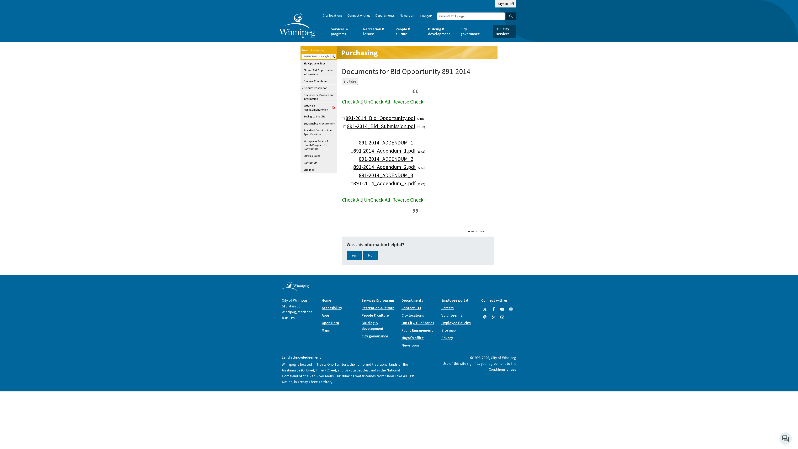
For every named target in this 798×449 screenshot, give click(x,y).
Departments (385, 15)
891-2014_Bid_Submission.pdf (381, 126)
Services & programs (339, 31)
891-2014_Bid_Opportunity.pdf (380, 118)
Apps (326, 315)
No (370, 255)
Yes (354, 255)
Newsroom (407, 15)
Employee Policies (456, 322)
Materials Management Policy (316, 107)
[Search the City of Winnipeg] (511, 16)
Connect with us (358, 15)
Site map (309, 169)
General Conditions (315, 81)
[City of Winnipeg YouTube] (502, 309)
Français (426, 16)
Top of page (477, 231)
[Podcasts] (484, 317)
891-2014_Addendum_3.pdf (384, 183)
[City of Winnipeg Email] (502, 317)
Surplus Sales (312, 156)
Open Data (330, 322)
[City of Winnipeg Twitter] (484, 309)
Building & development (439, 31)
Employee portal (454, 300)
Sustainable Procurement (319, 123)
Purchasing (359, 52)
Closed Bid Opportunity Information (318, 72)
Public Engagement (417, 330)
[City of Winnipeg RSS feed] (493, 317)
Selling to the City (314, 116)
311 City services (503, 31)
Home (326, 300)
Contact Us (310, 163)
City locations (332, 15)
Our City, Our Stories (417, 322)
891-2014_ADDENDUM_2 (386, 158)
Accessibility (332, 307)
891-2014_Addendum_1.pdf (384, 150)
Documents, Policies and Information (319, 97)
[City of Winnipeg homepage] (295, 289)
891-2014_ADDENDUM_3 (386, 175)
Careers (447, 307)
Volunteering (452, 315)
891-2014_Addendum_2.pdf (384, 167)
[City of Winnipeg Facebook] (493, 309)
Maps (326, 330)
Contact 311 (411, 307)
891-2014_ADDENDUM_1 (386, 142)
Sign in (503, 4)
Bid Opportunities (315, 63)
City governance (470, 31)
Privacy (447, 337)
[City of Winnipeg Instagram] (511, 309)
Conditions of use (502, 369)
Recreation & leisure (373, 31)
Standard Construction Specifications (318, 132)
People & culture (403, 31)
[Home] (297, 25)
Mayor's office (412, 337)
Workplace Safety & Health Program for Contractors (316, 145)
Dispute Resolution (315, 88)
